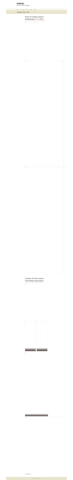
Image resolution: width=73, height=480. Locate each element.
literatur (39, 20)
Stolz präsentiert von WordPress (36, 478)
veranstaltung (32, 20)
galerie (27, 9)
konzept (24, 9)
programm (31, 9)
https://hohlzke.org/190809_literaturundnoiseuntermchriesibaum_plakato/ (36, 415)
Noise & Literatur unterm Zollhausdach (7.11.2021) (34, 17)
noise (41, 20)
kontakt (35, 9)
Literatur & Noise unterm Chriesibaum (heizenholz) (34, 279)
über (20, 9)
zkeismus (36, 20)
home (17, 9)
